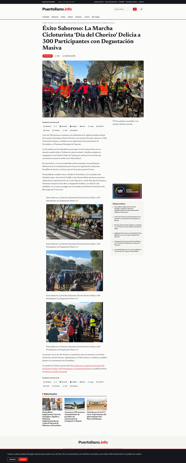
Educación (55, 17)
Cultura (63, 17)
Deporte (70, 17)
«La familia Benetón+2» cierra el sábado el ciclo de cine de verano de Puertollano (127, 250)
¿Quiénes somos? (99, 2)
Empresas (78, 17)
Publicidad (121, 2)
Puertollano (57, 9)
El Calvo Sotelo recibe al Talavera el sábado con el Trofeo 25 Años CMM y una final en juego (128, 226)
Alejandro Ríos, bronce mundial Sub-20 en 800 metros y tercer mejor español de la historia (128, 235)
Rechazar (12, 459)
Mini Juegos (96, 17)
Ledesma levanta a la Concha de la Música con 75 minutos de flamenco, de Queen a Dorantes (127, 243)
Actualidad (45, 17)
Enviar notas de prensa (111, 2)
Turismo (86, 17)
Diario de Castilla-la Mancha (56, 372)
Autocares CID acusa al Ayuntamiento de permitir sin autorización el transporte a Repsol (74, 416)
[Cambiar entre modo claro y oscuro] (141, 9)
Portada (44, 23)
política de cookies (134, 454)
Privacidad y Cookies (131, 2)
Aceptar (23, 459)
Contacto (141, 2)
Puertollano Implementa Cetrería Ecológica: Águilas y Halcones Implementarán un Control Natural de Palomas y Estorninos (126, 209)
